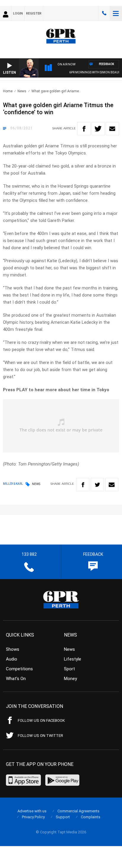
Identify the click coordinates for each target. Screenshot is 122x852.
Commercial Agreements (78, 811)
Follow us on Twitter (40, 735)
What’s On (16, 678)
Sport (69, 668)
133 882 (104, 13)
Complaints (90, 817)
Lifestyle (72, 659)
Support (63, 817)
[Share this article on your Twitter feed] (98, 128)
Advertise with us (31, 811)
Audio (11, 659)
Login (18, 13)
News (21, 91)
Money (70, 678)
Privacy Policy (33, 817)
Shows (12, 649)
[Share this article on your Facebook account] (84, 128)
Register (33, 13)
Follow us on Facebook (41, 720)
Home (7, 91)
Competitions (19, 668)
